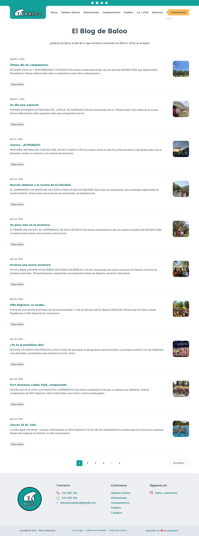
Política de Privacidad (96, 530)
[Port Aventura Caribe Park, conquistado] (181, 389)
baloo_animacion (166, 493)
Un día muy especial (24, 105)
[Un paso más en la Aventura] (181, 229)
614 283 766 (69, 493)
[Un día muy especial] (181, 109)
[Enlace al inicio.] (28, 12)
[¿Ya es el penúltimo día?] (181, 349)
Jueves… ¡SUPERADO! (25, 145)
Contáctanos (178, 12)
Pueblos (128, 12)
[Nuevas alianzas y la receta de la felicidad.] (181, 189)
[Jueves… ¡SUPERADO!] (181, 149)
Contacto (63, 485)
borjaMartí (172, 530)
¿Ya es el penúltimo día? (27, 345)
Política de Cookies (118, 530)
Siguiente (178, 463)
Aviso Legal (77, 530)
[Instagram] (92, 3)
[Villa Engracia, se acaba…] (181, 309)
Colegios (116, 512)
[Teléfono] (97, 3)
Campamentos (111, 12)
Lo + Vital (142, 12)
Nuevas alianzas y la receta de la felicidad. (40, 185)
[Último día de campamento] (181, 69)
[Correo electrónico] (102, 3)
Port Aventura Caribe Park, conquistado (38, 385)
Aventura (157, 12)
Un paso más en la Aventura (30, 225)
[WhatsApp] (106, 3)
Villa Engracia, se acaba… (28, 305)
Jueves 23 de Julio (23, 425)
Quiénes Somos (70, 12)
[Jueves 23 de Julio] (181, 429)
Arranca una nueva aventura (30, 265)
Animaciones (91, 12)
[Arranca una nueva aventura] (181, 269)
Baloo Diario (17, 84)
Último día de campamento (29, 65)
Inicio (54, 12)
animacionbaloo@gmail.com (78, 502)
